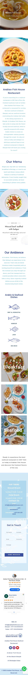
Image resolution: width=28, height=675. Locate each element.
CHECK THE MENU (14, 373)
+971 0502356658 (16, 629)
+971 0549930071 (17, 626)
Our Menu (14, 162)
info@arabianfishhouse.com (14, 625)
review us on (14, 589)
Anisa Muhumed (13, 595)
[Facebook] (10, 647)
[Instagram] (14, 647)
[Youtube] (17, 647)
